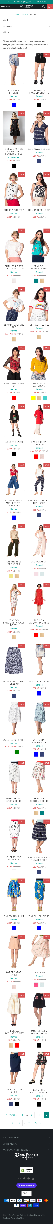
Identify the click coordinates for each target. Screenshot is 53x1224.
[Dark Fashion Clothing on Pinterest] (28, 1179)
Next (37, 1123)
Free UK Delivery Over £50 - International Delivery (26, 1)
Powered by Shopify (18, 1218)
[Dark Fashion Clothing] (26, 6)
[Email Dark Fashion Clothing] (20, 1179)
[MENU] (1, 6)
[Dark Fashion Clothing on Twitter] (33, 1179)
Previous (12, 1115)
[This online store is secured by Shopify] (26, 1169)
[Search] (43, 6)
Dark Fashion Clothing (17, 1215)
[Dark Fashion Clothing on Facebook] (24, 1179)
